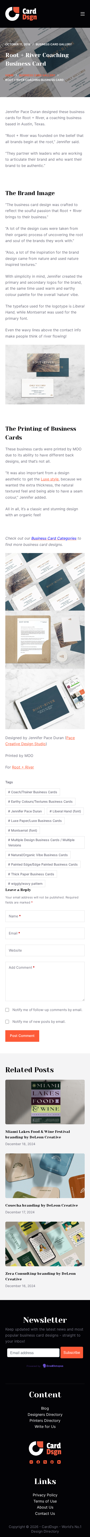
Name (15, 916)
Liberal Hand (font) (65, 811)
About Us (45, 1507)
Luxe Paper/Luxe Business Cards (35, 821)
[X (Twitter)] (45, 1462)
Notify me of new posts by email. (39, 1021)
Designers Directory (45, 1414)
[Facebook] (38, 1462)
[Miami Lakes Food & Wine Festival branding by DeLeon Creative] (44, 1102)
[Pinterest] (52, 1462)
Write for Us (45, 1426)
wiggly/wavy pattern (25, 883)
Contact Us (45, 1513)
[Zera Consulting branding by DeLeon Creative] (44, 1244)
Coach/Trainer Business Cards (32, 792)
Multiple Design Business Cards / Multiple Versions (41, 842)
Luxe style (50, 479)
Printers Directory (45, 1420)
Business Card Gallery (54, 44)
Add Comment (22, 967)
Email (14, 933)
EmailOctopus (55, 1366)
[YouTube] (59, 1462)
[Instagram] (31, 1462)
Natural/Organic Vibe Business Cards (38, 855)
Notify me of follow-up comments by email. (47, 1010)
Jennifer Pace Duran (25, 811)
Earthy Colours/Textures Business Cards (40, 801)
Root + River (23, 767)
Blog (45, 1408)
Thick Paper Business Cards (31, 874)
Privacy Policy (45, 1495)
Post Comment (22, 1035)
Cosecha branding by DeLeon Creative (41, 1205)
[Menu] (83, 14)
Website (15, 950)
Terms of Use (45, 1501)
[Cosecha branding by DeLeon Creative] (44, 1175)
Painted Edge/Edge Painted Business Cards (43, 864)
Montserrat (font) (22, 830)
